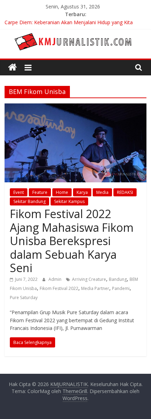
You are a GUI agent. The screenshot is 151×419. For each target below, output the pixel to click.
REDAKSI (125, 192)
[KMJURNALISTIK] (12, 67)
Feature (39, 192)
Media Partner (95, 288)
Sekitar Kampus (69, 201)
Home (62, 192)
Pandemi (121, 288)
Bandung (118, 279)
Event (18, 192)
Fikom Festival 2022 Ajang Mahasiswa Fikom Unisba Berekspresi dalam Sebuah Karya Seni (71, 240)
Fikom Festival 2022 (59, 288)
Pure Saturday (24, 297)
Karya (82, 192)
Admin (55, 279)
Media (102, 192)
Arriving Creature (89, 279)
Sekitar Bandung (29, 201)
